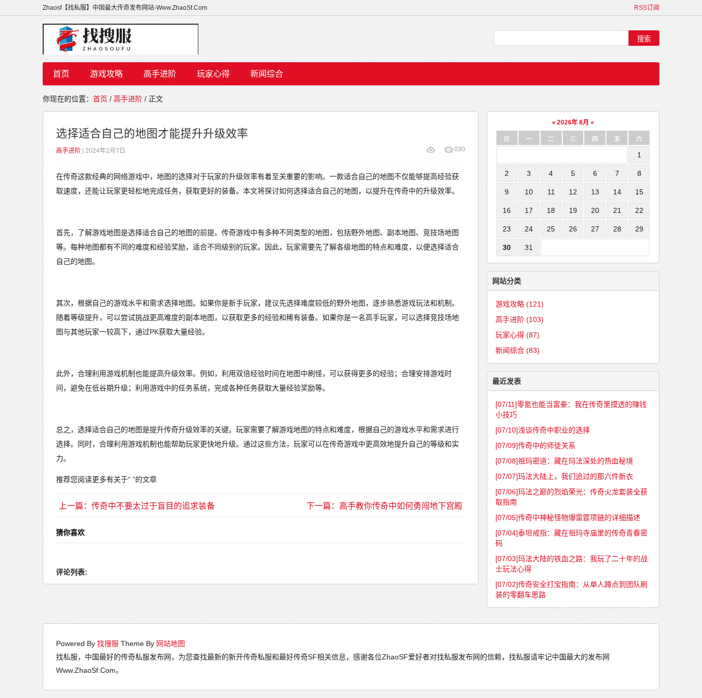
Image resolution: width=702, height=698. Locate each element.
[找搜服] (125, 39)
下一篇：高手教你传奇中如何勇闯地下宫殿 (384, 506)
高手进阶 (159, 73)
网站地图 (170, 643)
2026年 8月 (573, 122)
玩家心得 (213, 73)
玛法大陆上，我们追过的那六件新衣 (564, 476)
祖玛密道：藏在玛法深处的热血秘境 (564, 461)
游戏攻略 (106, 73)
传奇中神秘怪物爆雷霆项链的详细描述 (567, 517)
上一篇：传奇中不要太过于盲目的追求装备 (137, 506)
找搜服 (108, 643)
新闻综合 (266, 73)
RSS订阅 (646, 7)
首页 (61, 73)
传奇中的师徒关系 (535, 445)
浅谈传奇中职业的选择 (542, 430)
